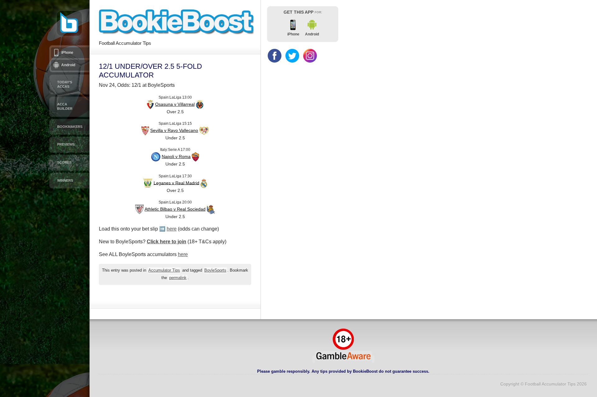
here (172, 228)
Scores (64, 162)
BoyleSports (215, 270)
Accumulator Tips (164, 270)
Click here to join (166, 241)
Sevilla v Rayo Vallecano (174, 130)
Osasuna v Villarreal (175, 104)
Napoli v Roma (176, 156)
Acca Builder (64, 106)
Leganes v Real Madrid (176, 182)
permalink (178, 278)
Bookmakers (69, 126)
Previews (66, 144)
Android (68, 65)
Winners (65, 180)
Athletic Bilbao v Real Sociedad (175, 209)
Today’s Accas (64, 84)
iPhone (67, 52)
